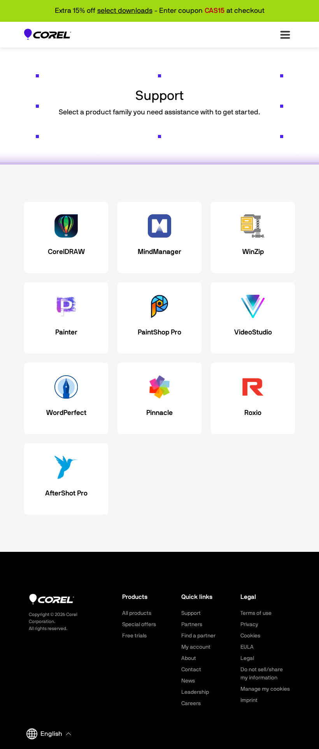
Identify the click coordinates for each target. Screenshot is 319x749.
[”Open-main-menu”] (285, 34)
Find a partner (198, 636)
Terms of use (256, 613)
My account (195, 647)
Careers (191, 703)
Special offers (139, 624)
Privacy (249, 624)
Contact (191, 669)
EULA (247, 647)
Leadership (195, 692)
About (188, 658)
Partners (191, 624)
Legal (247, 658)
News (188, 681)
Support (191, 613)
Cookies (250, 636)
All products (136, 613)
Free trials (134, 636)
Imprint (249, 700)
